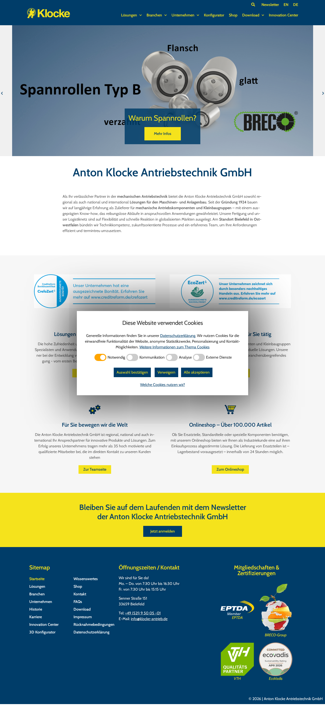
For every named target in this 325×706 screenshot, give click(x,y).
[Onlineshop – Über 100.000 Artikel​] (230, 409)
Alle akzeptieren (197, 372)
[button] (2, 93)
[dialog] (162, 353)
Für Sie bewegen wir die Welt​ (95, 424)
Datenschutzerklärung (91, 632)
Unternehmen (183, 15)
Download (250, 15)
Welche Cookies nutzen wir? (162, 384)
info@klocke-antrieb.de (149, 619)
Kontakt (80, 594)
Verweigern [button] (166, 372)
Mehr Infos (162, 133)
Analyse (185, 357)
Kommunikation (152, 357)
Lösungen (129, 15)
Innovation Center (283, 15)
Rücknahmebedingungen (94, 624)
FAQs (78, 601)
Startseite (36, 579)
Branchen (154, 15)
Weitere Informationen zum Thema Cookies (174, 347)
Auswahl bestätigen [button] (132, 372)
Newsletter (270, 4)
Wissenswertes (86, 579)
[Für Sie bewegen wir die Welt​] (95, 409)
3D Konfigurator (42, 632)
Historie (35, 609)
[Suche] (253, 4)
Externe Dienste (219, 357)
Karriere (35, 617)
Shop (233, 15)
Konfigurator (214, 15)
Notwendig (116, 357)
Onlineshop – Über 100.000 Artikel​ (230, 424)
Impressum (83, 617)
